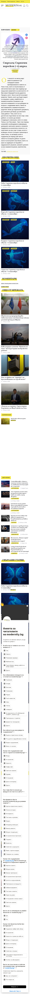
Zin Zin (22, 1)
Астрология (15, 488)
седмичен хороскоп (12, 151)
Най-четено (6, 477)
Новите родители (11, 1)
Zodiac (27, 5)
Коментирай (5, 287)
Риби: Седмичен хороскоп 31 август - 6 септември (14, 184)
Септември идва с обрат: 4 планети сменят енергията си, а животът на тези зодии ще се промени (19, 484)
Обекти (18, 1)
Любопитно (15, 534)
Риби (12, 162)
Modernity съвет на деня (18, 418)
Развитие (14, 553)
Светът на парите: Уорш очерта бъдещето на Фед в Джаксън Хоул (14, 407)
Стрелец (15, 72)
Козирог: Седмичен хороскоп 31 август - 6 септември (12, 242)
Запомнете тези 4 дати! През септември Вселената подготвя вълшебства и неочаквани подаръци (19, 506)
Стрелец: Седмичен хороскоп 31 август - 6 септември (13, 271)
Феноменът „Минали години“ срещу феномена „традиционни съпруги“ (19, 539)
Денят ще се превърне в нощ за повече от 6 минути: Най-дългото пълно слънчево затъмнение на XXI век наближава (19, 529)
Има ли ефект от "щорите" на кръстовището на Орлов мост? (13, 378)
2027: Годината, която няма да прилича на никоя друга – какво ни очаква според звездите (19, 494)
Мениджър (3, 1)
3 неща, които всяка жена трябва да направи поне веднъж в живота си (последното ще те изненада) (20, 549)
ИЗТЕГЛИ (13, 420)
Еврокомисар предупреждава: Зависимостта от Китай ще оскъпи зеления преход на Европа (15, 318)
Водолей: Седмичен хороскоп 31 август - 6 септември (12, 213)
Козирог (13, 219)
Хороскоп (15, 70)
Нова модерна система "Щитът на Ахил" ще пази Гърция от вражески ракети (14, 349)
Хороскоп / (5, 30)
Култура (14, 522)
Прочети (13, 590)
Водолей (13, 191)
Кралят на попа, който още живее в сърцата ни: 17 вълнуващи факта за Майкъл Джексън (19, 518)
